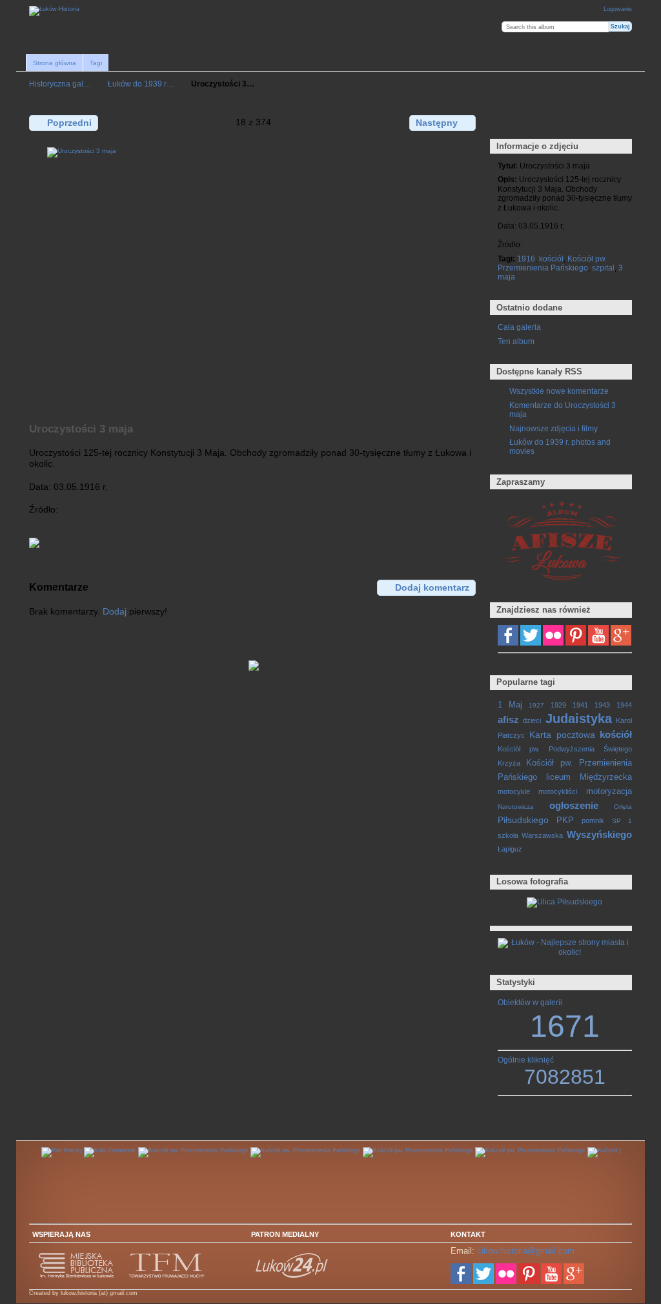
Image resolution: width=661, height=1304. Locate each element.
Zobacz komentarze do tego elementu (532, 122)
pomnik (593, 820)
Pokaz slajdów (560, 122)
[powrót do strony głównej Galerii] (54, 11)
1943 (602, 705)
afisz (508, 719)
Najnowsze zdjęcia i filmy (553, 428)
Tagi (96, 62)
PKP (565, 820)
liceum (558, 777)
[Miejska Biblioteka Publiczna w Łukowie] (76, 1276)
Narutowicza (516, 806)
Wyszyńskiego (599, 834)
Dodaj (115, 611)
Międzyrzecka (606, 777)
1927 (536, 705)
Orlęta (623, 806)
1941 (580, 705)
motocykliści (557, 791)
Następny (437, 122)
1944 (624, 705)
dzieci (532, 720)
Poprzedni (69, 122)
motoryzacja (609, 791)
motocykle (514, 791)
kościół (551, 258)
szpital (603, 267)
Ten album (516, 341)
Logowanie (618, 9)
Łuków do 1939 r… (141, 83)
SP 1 (622, 820)
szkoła (508, 835)
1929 (558, 705)
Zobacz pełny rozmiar (504, 122)
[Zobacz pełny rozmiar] (253, 277)
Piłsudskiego (523, 820)
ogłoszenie (573, 805)
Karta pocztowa (562, 734)
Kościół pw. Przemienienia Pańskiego (552, 263)
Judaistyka (578, 718)
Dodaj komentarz (432, 587)
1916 (526, 258)
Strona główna (54, 62)
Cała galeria (519, 327)
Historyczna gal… (60, 83)
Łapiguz (510, 849)
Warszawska (542, 835)
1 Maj (510, 704)
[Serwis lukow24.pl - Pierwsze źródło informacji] (292, 1276)
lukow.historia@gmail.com (526, 1251)
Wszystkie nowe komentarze (559, 391)
